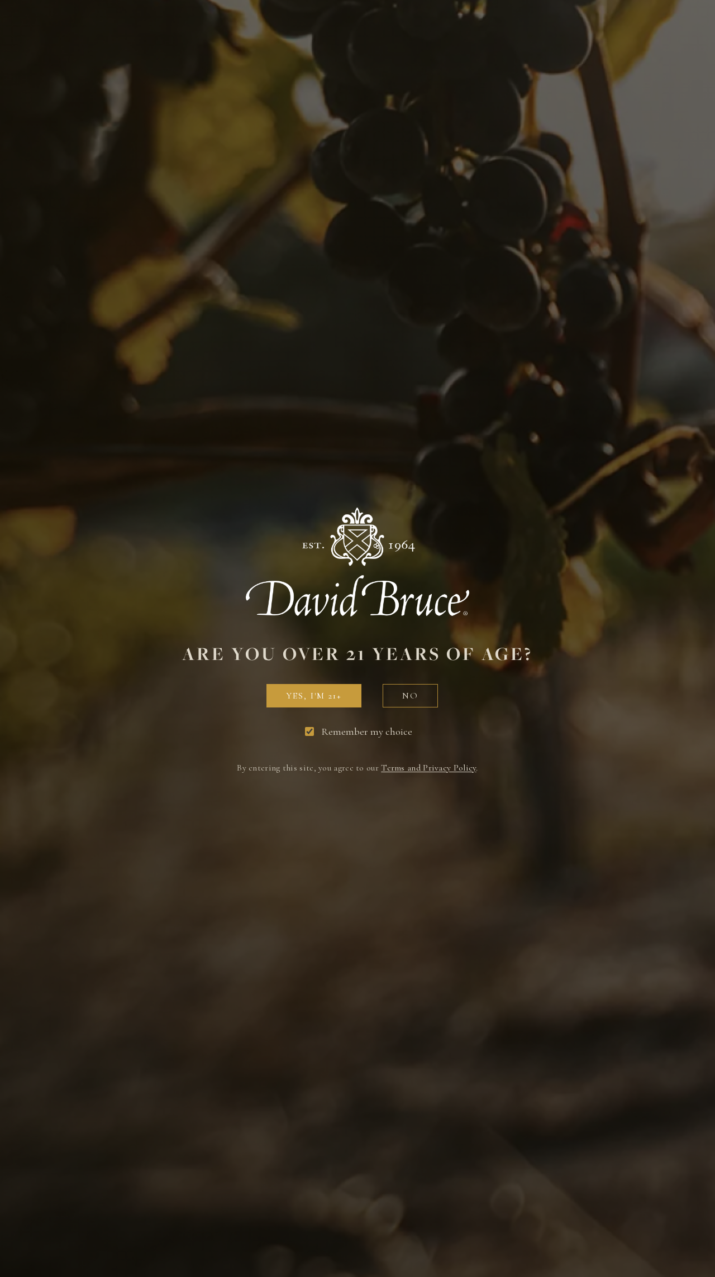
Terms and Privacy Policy (428, 767)
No (410, 695)
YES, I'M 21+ (314, 695)
